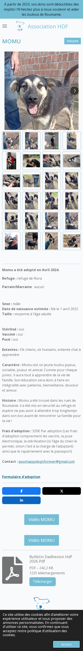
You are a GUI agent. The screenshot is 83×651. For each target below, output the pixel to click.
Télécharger (42, 581)
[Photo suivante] (74, 90)
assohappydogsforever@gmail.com (47, 461)
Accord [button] (66, 644)
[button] (11, 141)
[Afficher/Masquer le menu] (4, 26)
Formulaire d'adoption (21, 476)
